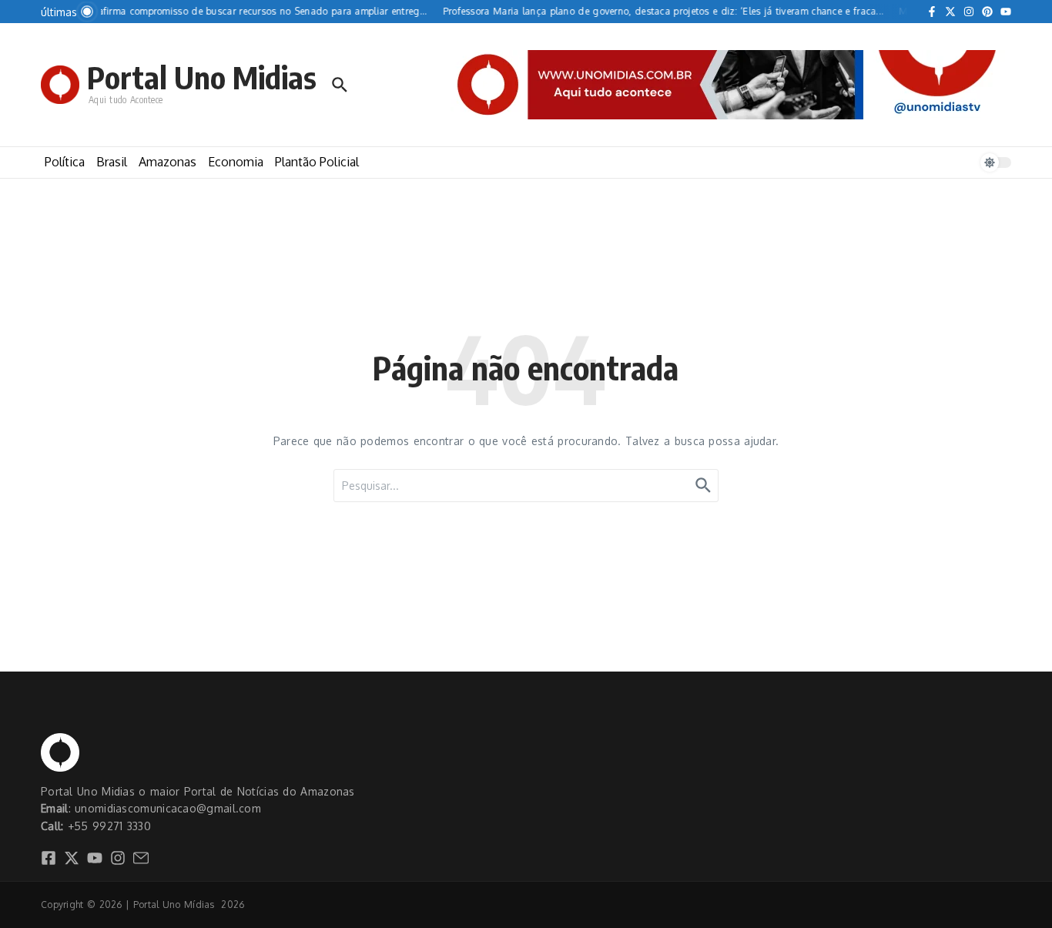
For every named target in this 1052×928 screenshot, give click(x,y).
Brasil (111, 161)
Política (65, 161)
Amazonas (167, 161)
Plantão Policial (317, 161)
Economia (235, 161)
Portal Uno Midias (202, 77)
